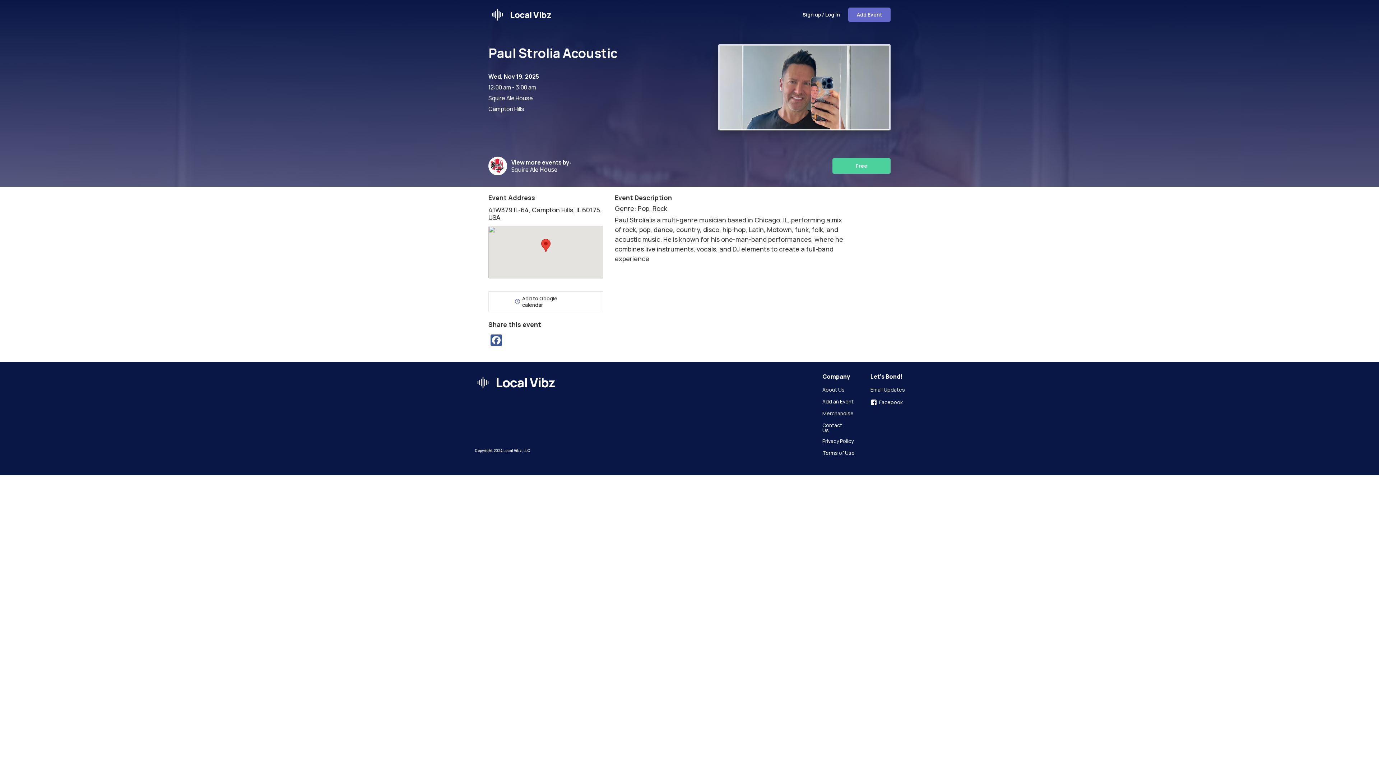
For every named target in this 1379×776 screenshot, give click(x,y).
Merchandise (838, 414)
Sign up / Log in (821, 14)
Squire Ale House (535, 169)
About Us (833, 390)
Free (861, 165)
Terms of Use (838, 453)
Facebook (891, 402)
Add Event (869, 14)
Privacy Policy (838, 441)
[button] (546, 245)
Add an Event (838, 402)
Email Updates (887, 390)
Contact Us (832, 428)
